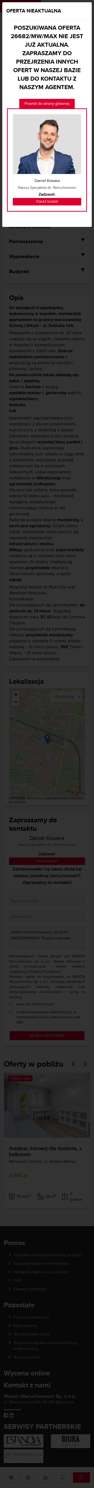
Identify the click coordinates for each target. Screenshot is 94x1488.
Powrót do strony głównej (47, 103)
